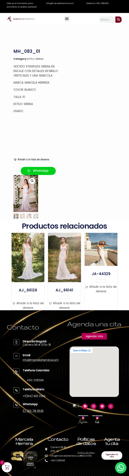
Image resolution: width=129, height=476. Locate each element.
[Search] (118, 19)
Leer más (28, 297)
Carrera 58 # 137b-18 (37, 345)
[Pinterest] (102, 406)
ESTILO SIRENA (35, 59)
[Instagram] (93, 406)
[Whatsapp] (111, 406)
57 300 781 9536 (33, 411)
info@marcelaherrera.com (40, 360)
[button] (67, 19)
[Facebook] (85, 406)
